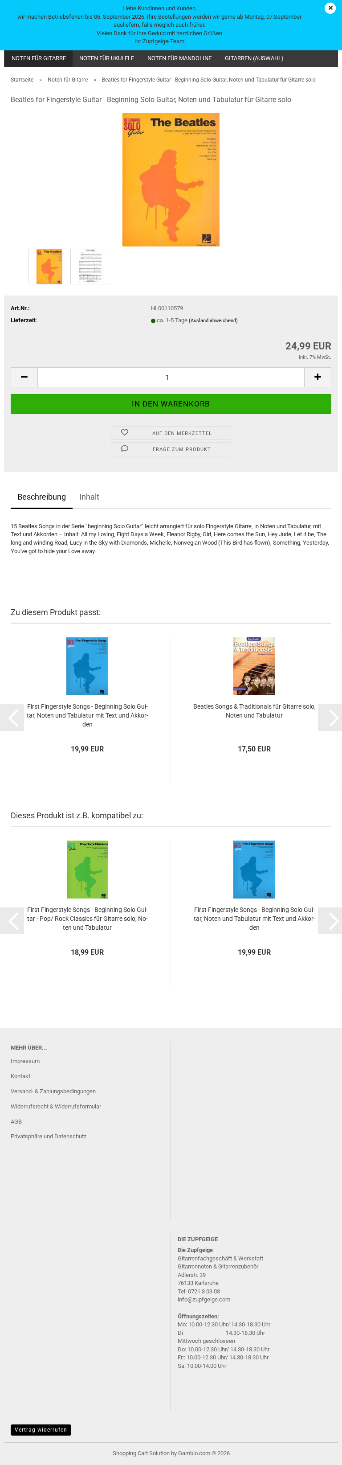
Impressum (25, 1061)
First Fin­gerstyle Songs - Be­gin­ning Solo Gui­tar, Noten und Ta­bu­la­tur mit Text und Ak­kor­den (87, 715)
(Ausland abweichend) (213, 321)
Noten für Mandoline (179, 58)
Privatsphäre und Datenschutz (48, 1136)
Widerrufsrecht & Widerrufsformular (56, 1106)
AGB (16, 1121)
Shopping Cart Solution (141, 1453)
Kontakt (20, 1076)
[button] (24, 377)
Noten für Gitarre (39, 58)
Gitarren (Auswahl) (254, 58)
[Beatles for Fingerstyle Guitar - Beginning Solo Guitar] (171, 179)
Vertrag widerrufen (41, 1430)
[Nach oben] (317, 1451)
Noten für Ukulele (106, 58)
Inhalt (89, 496)
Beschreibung (41, 496)
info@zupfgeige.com (204, 1299)
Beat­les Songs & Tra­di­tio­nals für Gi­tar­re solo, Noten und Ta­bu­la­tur (254, 711)
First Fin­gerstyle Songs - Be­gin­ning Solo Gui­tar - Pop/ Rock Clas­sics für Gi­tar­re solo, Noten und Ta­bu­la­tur (87, 918)
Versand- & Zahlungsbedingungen (53, 1091)
